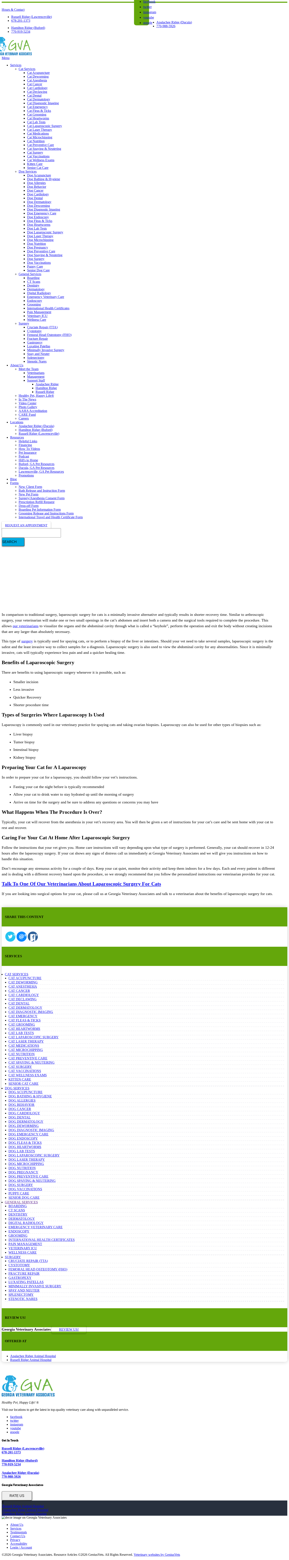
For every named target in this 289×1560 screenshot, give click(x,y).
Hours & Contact (13, 9)
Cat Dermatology (38, 99)
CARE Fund (27, 414)
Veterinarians (35, 373)
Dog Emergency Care (41, 213)
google (147, 22)
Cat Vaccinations (38, 156)
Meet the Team (29, 369)
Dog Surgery (35, 259)
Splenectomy (35, 357)
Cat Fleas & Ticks (39, 110)
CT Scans (33, 281)
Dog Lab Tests (37, 228)
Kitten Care (35, 164)
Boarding (33, 278)
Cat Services (27, 69)
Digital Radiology (39, 293)
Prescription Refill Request (36, 502)
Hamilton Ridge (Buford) (28, 28)
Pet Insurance (28, 452)
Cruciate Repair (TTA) (42, 327)
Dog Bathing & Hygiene (43, 179)
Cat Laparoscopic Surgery (44, 126)
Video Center (27, 403)
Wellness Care (36, 319)
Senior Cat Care (37, 167)
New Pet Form (28, 494)
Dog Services (28, 171)
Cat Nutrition (36, 141)
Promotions (26, 475)
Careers (24, 418)
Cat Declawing (37, 91)
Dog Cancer (35, 190)
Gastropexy (35, 342)
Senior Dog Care (38, 270)
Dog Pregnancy (37, 247)
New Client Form (30, 487)
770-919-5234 (20, 31)
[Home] (17, 54)
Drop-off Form (29, 506)
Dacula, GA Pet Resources (36, 468)
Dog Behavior (36, 186)
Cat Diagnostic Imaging (43, 103)
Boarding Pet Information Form (40, 509)
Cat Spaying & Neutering (44, 148)
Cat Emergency (37, 107)
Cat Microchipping (39, 137)
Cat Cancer (34, 84)
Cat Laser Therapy (39, 129)
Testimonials (18, 1532)
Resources (17, 437)
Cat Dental (34, 95)
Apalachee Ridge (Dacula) (174, 22)
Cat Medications (38, 133)
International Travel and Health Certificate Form (51, 517)
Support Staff (36, 380)
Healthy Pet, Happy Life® (36, 395)
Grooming (34, 304)
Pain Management (39, 312)
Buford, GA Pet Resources (36, 464)
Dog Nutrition (36, 243)
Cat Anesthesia (37, 80)
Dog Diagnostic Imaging (43, 209)
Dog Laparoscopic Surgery (45, 232)
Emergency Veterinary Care (45, 297)
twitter (147, 7)
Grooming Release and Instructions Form (46, 513)
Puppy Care (35, 266)
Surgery (24, 323)
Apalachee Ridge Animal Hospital (33, 1356)
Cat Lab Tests (36, 122)
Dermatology (36, 289)
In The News (27, 399)
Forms (14, 483)
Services (15, 65)
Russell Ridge (45, 392)
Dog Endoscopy (38, 217)
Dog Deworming (38, 205)
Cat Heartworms (38, 118)
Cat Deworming (38, 76)
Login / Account (21, 1547)
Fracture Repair (37, 338)
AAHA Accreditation (33, 411)
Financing (25, 445)
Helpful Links (28, 441)
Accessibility (18, 1543)
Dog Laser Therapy (40, 236)
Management (35, 376)
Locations (16, 422)
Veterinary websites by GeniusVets (157, 1554)
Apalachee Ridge (47, 384)
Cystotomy (34, 331)
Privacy (15, 1540)
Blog (13, 479)
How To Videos (29, 449)
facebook (16, 1417)
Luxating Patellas (38, 346)
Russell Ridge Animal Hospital (30, 1360)
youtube (148, 17)
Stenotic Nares (37, 361)
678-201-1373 (20, 20)
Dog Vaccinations (39, 262)
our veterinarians (26, 626)
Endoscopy (34, 300)
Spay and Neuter (38, 354)
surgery (27, 641)
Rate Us (17, 1496)
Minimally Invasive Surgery (45, 350)
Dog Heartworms (38, 224)
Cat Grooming (36, 114)
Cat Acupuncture (38, 72)
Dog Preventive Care (41, 251)
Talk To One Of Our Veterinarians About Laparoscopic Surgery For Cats (81, 884)
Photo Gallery (28, 407)
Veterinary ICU (37, 316)
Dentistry (33, 285)
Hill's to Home (28, 460)
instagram (149, 12)
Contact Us (17, 1536)
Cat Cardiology (37, 88)
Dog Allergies (36, 183)
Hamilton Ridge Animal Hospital (24, 1513)
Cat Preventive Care (40, 145)
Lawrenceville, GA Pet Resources (41, 471)
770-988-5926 (165, 26)
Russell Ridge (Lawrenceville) (31, 17)
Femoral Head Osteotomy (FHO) (49, 335)
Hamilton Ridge (46, 388)
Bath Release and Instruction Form (42, 490)
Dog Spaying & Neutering (44, 255)
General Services (30, 274)
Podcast (24, 456)
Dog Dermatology (39, 202)
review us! (69, 1329)
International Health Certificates (48, 308)
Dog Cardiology (38, 194)
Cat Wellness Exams (40, 160)
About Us (16, 365)
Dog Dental (35, 198)
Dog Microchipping (40, 240)
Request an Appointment (26, 525)
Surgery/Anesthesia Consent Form (42, 498)
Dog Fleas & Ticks (39, 221)
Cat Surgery (35, 152)
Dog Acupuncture (39, 175)
